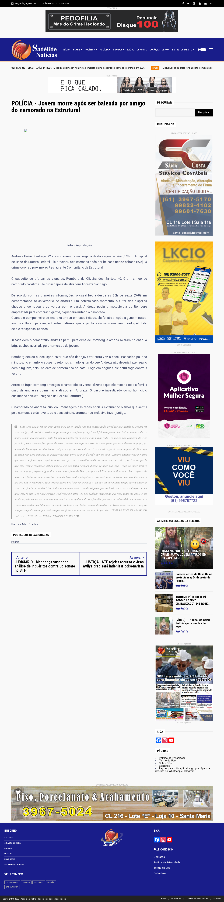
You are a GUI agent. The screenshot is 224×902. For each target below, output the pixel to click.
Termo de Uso (167, 760)
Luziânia (8, 854)
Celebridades (12, 882)
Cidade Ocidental (12, 843)
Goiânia (8, 848)
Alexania (8, 838)
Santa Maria (12, 887)
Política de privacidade (197, 899)
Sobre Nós (48, 3)
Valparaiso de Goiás (14, 864)
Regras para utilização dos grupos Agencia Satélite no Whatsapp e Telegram (182, 770)
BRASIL (76, 50)
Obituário (38, 882)
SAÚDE (130, 50)
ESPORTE (142, 50)
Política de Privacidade (172, 758)
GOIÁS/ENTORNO (158, 50)
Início (163, 899)
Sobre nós (176, 899)
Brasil (101, 68)
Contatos (64, 3)
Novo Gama (9, 859)
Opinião (50, 882)
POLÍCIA (104, 50)
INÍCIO (66, 50)
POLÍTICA (90, 50)
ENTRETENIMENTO (182, 50)
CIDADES (117, 50)
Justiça (26, 882)
